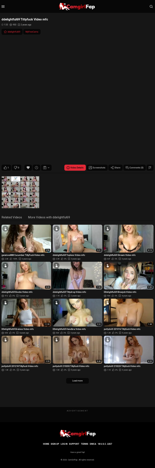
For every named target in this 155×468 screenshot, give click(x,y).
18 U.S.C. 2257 (105, 444)
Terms (84, 444)
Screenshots (99, 167)
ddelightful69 (14, 32)
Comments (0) (136, 167)
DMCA (93, 444)
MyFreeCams (32, 32)
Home (46, 444)
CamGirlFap (72, 460)
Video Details (77, 167)
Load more (77, 380)
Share (117, 167)
